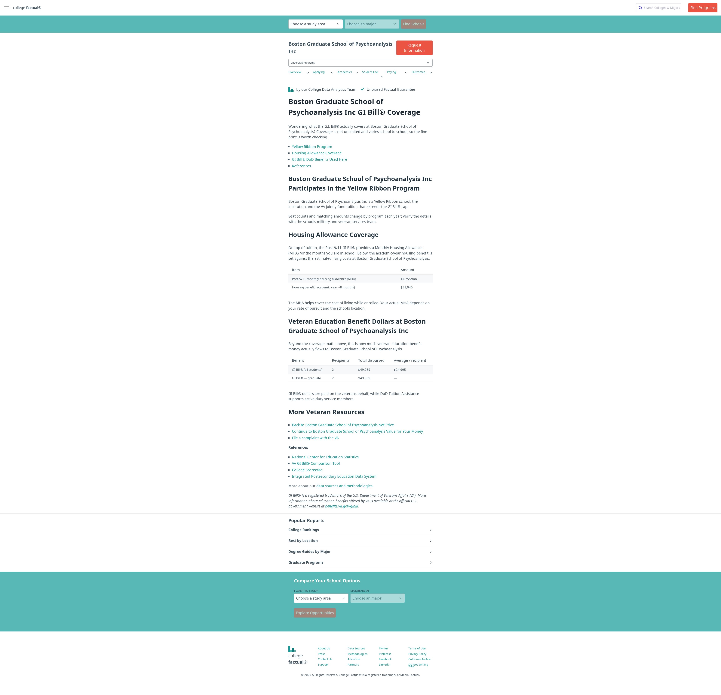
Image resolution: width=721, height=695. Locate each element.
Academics (345, 72)
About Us (324, 648)
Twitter (383, 648)
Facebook (385, 659)
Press (321, 654)
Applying (319, 72)
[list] (298, 72)
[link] (298, 72)
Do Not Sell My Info (418, 665)
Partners (353, 664)
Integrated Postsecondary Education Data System (334, 476)
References (301, 166)
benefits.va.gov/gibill (341, 506)
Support (323, 664)
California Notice (419, 659)
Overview (294, 72)
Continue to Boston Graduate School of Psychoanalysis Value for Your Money (357, 431)
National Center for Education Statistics (325, 457)
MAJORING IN (359, 590)
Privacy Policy (417, 654)
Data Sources (356, 648)
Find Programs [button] (703, 7)
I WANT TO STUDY (306, 590)
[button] (414, 48)
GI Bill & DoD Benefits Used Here (319, 159)
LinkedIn (384, 664)
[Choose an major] (372, 24)
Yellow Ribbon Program (312, 146)
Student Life (370, 72)
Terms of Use (417, 648)
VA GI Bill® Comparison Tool (316, 463)
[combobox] (658, 8)
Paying (391, 72)
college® (297, 659)
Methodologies (357, 654)
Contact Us (325, 659)
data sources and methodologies (344, 485)
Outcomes (418, 72)
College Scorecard (307, 470)
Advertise (354, 659)
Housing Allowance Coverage (317, 153)
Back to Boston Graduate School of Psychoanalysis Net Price (343, 425)
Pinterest (385, 654)
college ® (27, 7)
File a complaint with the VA (315, 437)
